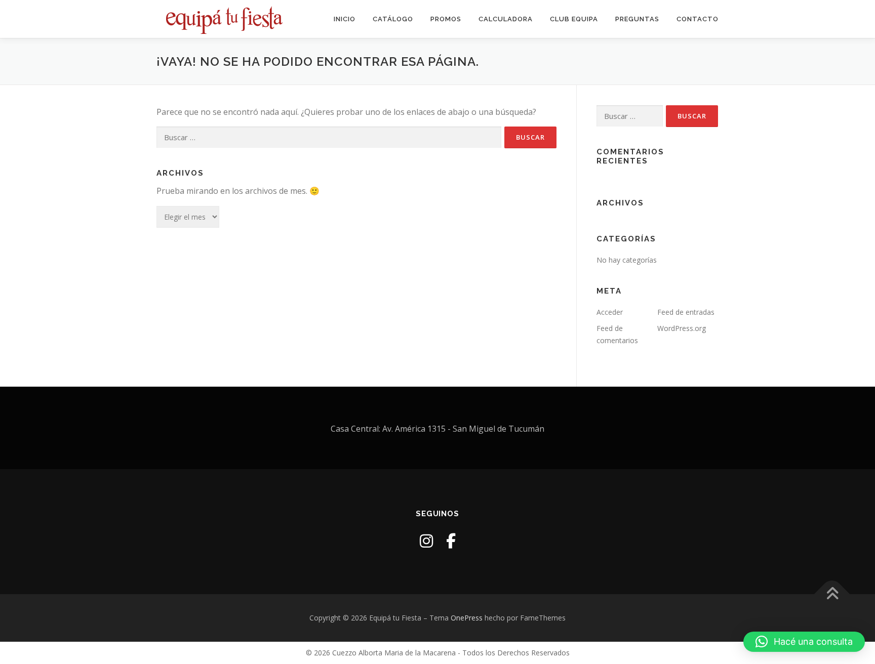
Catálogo (393, 19)
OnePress (467, 617)
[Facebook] (451, 540)
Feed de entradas (685, 312)
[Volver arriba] (832, 594)
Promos (445, 19)
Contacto (698, 19)
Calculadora (506, 19)
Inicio (344, 19)
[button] (804, 642)
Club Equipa (574, 19)
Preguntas (637, 19)
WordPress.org (681, 328)
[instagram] (426, 540)
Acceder (609, 312)
